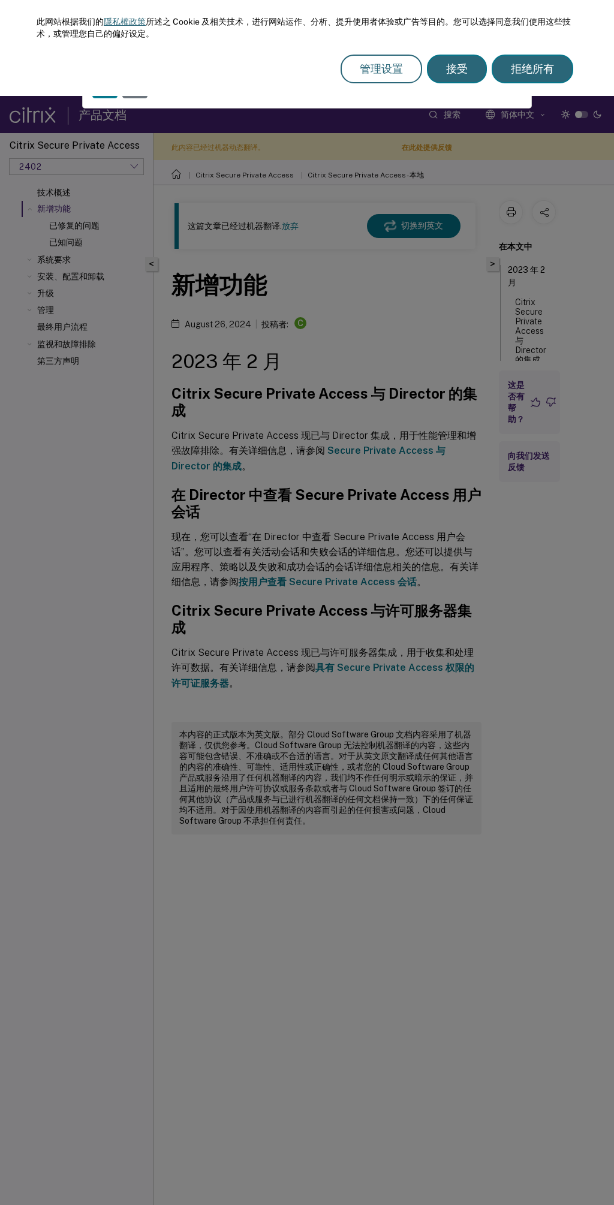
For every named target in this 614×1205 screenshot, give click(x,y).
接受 (457, 68)
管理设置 (381, 68)
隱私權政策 (125, 21)
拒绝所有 (532, 68)
